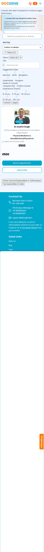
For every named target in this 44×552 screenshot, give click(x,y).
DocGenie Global (29, 227)
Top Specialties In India (13, 184)
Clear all (13, 57)
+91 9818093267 (19, 210)
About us (12, 241)
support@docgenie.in (22, 217)
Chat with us (41, 442)
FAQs (11, 250)
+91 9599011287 (19, 213)
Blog (10, 245)
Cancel (7, 102)
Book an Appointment (22, 163)
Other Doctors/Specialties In (22, 180)
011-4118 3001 (18, 203)
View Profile (22, 170)
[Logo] (10, 3)
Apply (15, 102)
